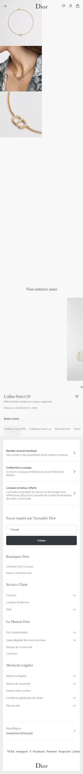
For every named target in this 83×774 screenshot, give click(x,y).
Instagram (22, 751)
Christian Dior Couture (19, 566)
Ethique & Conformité (19, 647)
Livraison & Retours (17, 602)
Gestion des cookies (18, 690)
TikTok (10, 751)
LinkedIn (77, 751)
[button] (21, 23)
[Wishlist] (63, 6)
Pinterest (51, 751)
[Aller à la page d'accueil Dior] (41, 6)
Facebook (39, 751)
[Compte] (70, 6)
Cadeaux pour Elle (15, 428)
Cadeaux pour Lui (40, 428)
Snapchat (64, 751)
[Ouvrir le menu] (6, 6)
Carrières (11, 653)
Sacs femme (62, 428)
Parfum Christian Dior (19, 572)
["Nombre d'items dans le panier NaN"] (77, 6)
